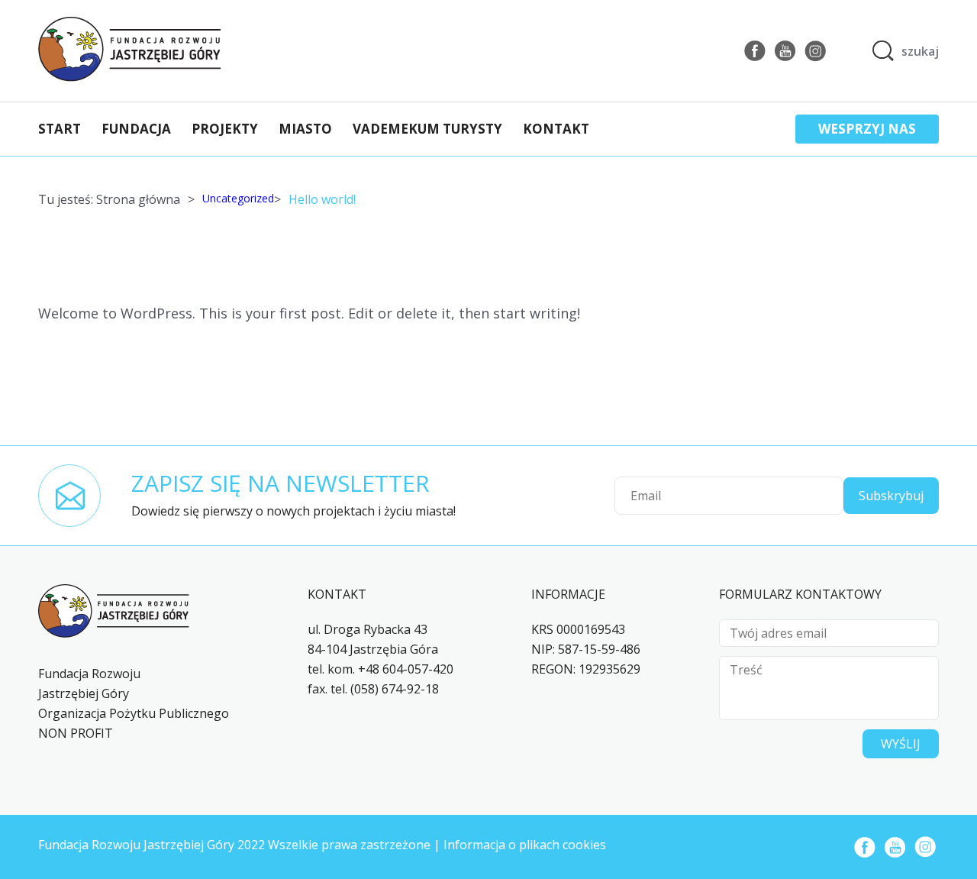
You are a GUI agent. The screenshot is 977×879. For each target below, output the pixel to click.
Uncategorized (238, 198)
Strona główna (138, 199)
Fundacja (136, 128)
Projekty (225, 128)
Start (59, 128)
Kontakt (556, 128)
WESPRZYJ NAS (867, 128)
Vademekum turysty (427, 128)
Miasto (305, 128)
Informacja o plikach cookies (524, 844)
